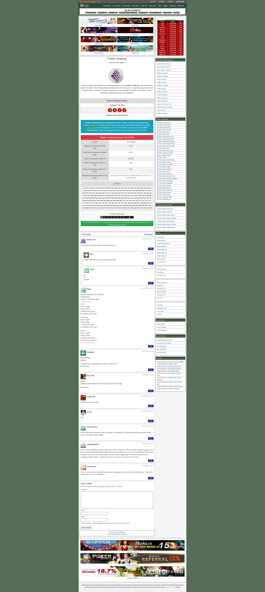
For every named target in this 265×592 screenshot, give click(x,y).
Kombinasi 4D (161, 288)
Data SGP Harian (163, 132)
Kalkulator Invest (162, 308)
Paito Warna (107, 6)
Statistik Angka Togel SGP (165, 209)
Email (83, 516)
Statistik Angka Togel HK (164, 212)
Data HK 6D (135, 6)
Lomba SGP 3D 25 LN (163, 64)
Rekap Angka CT (162, 256)
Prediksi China (161, 88)
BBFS (166, 6)
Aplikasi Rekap (91, 128)
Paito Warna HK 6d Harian (166, 146)
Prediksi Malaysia (162, 101)
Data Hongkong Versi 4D (166, 136)
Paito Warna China (164, 171)
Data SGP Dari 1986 (164, 129)
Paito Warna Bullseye (165, 169)
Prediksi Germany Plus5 (164, 104)
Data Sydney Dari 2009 (165, 150)
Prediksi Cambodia (162, 85)
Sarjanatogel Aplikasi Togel (90, 1)
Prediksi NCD (161, 110)
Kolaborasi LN (161, 295)
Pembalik (159, 305)
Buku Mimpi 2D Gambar (164, 343)
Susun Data (160, 311)
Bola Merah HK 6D (164, 188)
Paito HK (144, 6)
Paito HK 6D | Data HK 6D (166, 143)
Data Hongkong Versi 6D (166, 139)
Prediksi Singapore (162, 73)
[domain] (86, 366)
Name (83, 510)
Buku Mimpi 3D (161, 349)
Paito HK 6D (116, 6)
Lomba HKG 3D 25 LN (163, 67)
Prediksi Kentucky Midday (165, 107)
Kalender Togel (94, 125)
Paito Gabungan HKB (165, 197)
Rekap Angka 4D (162, 253)
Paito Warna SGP (164, 134)
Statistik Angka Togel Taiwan (165, 221)
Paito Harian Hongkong (165, 181)
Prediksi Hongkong (117, 58)
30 (129, 217)
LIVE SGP (161, 1)
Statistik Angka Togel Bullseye (166, 227)
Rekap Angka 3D (162, 249)
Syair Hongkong (161, 330)
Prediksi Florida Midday (175, 386)
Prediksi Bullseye (162, 92)
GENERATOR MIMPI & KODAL (117, 534)
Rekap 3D (181, 6)
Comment (84, 489)
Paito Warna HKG (164, 148)
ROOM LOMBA (180, 1)
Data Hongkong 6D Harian (166, 141)
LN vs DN (160, 298)
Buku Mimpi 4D (161, 352)
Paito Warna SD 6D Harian (166, 160)
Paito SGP (152, 6)
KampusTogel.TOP (170, 587)
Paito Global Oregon (164, 192)
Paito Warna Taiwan (164, 167)
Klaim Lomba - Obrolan (164, 70)
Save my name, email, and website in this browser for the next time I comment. (106, 523)
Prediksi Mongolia (162, 95)
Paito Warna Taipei (173, 371)
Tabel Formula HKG (164, 125)
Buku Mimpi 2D (161, 346)
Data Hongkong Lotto (174, 366)
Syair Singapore (161, 327)
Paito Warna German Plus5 (166, 176)
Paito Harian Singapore (165, 183)
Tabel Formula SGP (164, 123)
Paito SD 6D (126, 6)
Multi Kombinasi (161, 292)
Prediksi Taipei (172, 364)
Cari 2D (159, 314)
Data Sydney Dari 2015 (165, 153)
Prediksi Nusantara (162, 98)
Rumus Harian (161, 240)
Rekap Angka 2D (162, 246)
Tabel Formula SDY (164, 127)
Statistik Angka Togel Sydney (166, 215)
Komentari (149, 234)
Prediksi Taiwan (161, 82)
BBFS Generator (162, 282)
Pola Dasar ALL (161, 275)
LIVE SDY (152, 1)
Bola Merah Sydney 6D (165, 190)
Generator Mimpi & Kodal (164, 340)
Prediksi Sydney (162, 79)
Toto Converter (161, 262)
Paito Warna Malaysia (165, 174)
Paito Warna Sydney (164, 162)
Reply (150, 249)
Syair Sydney (161, 324)
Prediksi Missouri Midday (176, 362)
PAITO (160, 6)
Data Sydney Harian (164, 155)
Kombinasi (160, 285)
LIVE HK (170, 1)
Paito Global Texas (164, 194)
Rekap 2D (173, 6)
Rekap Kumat (161, 259)
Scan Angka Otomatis (163, 243)
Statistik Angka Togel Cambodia (166, 224)
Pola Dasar (160, 272)
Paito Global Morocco (165, 199)
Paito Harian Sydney (164, 185)
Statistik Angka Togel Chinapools (167, 218)
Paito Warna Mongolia (174, 368)
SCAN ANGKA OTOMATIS (117, 532)
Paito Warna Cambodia (165, 164)
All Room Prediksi (162, 113)
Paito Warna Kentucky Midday (167, 178)
